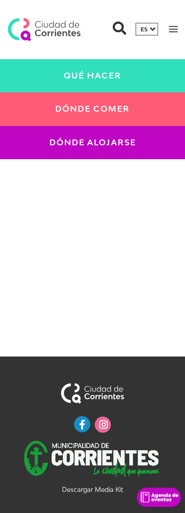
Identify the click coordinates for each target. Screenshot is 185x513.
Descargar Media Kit (92, 489)
